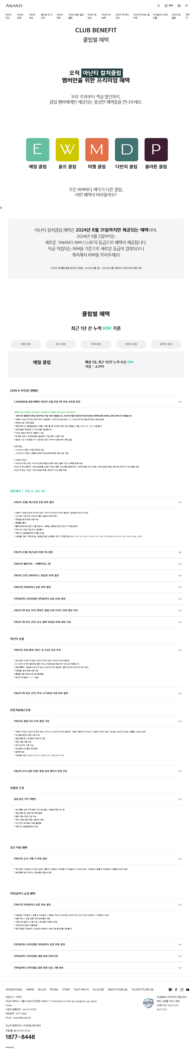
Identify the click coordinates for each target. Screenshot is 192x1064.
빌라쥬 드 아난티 (46, 16)
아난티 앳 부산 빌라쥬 (142, 16)
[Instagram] (181, 989)
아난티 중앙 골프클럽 (76, 16)
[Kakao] (170, 989)
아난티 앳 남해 (106, 16)
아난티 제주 (60, 16)
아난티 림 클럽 (176, 16)
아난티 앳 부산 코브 (122, 16)
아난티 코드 (8, 16)
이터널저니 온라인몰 (160, 16)
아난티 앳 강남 (92, 16)
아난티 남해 (20, 16)
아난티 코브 (32, 16)
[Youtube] (187, 989)
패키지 (188, 16)
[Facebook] (176, 989)
